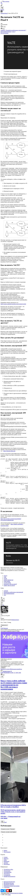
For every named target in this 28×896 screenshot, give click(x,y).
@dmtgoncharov (15, 619)
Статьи (5, 857)
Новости (6, 858)
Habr (9, 894)
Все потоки (6, 1)
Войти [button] (2, 9)
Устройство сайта (8, 869)
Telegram (5, 628)
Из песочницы (4, 33)
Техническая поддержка (16, 893)
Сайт (2, 628)
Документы (7, 873)
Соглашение (7, 875)
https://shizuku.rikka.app (9, 451)
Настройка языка (5, 893)
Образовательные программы (11, 886)
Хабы (5, 860)
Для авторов (7, 870)
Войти (5, 850)
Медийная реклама (9, 883)
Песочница (7, 864)
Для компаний (7, 872)
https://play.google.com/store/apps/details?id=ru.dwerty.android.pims (11, 519)
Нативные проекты (9, 884)
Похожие (12, 829)
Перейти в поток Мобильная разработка (11, 669)
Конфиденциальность (9, 876)
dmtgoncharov (4, 13)
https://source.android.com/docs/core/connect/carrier (13, 304)
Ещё (5, 822)
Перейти (3, 667)
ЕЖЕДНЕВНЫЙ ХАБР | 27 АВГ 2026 (11, 672)
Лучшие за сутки (5, 829)
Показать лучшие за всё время (8, 832)
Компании (6, 861)
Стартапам (6, 887)
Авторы (6, 862)
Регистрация (7, 852)
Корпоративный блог (9, 881)
